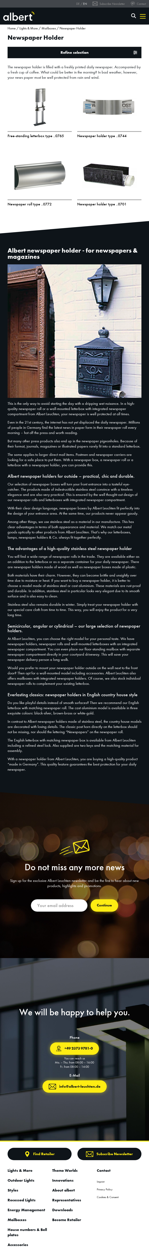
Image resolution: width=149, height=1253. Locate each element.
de (78, 4)
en (85, 4)
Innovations (63, 1180)
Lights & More (28, 28)
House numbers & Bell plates (27, 1232)
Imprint (100, 1181)
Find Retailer (44, 1154)
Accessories (18, 1244)
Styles (13, 1190)
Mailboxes (49, 28)
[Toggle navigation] (143, 16)
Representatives (66, 1200)
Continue (104, 905)
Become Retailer (66, 1219)
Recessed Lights (22, 1200)
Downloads (62, 1210)
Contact (141, 4)
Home (12, 28)
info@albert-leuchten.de (79, 1086)
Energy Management (26, 1210)
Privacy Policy (105, 1189)
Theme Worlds (65, 1170)
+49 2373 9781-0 (78, 1048)
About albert (63, 1190)
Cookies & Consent (108, 1197)
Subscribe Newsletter (112, 4)
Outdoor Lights (21, 1180)
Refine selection (75, 52)
